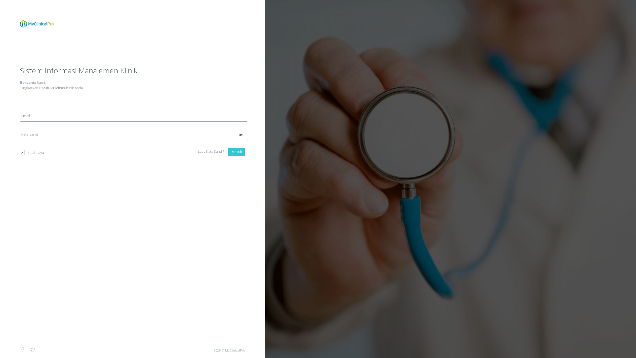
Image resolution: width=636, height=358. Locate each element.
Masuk (236, 151)
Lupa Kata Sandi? (211, 151)
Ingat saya (35, 152)
